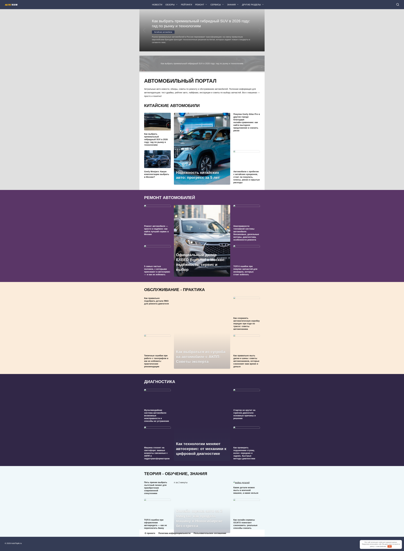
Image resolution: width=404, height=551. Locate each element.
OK (390, 546)
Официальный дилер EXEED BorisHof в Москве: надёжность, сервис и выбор (200, 262)
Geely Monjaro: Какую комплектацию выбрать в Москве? (156, 174)
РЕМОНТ (199, 4)
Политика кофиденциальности (174, 533)
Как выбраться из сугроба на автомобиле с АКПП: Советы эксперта (200, 356)
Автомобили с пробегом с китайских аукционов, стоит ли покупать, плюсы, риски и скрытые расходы (246, 177)
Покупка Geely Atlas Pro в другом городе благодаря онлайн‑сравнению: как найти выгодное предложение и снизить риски (246, 122)
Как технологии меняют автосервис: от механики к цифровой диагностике (201, 448)
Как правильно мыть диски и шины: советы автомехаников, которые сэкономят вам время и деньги (246, 361)
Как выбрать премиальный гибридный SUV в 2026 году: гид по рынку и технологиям (156, 139)
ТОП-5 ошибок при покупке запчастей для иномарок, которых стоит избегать (245, 270)
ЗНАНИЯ (231, 4)
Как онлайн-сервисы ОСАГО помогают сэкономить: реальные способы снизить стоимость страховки (245, 525)
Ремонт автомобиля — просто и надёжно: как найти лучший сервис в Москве (156, 230)
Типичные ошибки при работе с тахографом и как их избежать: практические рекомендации (156, 361)
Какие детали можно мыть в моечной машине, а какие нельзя (245, 490)
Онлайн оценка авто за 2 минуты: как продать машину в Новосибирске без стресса (199, 518)
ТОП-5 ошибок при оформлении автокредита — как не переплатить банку (155, 524)
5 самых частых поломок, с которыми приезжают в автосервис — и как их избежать (157, 270)
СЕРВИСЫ (215, 4)
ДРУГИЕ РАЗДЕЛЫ (251, 4)
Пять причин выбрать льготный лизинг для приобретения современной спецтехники (155, 487)
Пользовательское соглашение (210, 533)
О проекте (150, 533)
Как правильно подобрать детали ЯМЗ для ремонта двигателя (156, 301)
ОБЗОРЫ (170, 4)
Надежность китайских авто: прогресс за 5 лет (198, 175)
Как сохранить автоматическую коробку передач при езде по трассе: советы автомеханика (246, 323)
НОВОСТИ (157, 4)
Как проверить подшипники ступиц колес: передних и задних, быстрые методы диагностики (244, 453)
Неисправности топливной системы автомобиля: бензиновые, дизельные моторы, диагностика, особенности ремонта (246, 233)
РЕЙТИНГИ (186, 4)
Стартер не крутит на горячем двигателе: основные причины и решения (244, 414)
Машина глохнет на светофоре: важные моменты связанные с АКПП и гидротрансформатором (157, 453)
